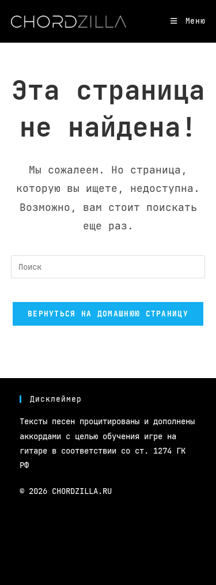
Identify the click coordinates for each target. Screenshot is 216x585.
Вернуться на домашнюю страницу (108, 314)
